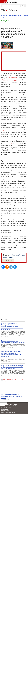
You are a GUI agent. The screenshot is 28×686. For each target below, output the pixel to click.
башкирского (13, 78)
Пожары (17, 18)
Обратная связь (4, 409)
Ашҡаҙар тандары (9, 80)
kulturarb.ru (6, 49)
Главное (4, 15)
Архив (11, 15)
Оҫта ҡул (7, 143)
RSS (14, 412)
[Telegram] (11, 267)
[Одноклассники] (7, 267)
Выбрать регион (5, 410)
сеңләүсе (4, 130)
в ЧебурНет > (6, 21)
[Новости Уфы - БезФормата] (9, 2)
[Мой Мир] (15, 267)
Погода (25, 15)
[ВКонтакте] (3, 267)
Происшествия (8, 18)
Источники (17, 15)
